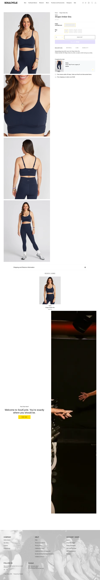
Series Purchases (71, 545)
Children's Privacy (39, 556)
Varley (56, 15)
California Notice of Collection (43, 551)
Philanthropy (7, 548)
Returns (68, 554)
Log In (68, 540)
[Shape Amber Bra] (50, 290)
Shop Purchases (70, 542)
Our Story (6, 542)
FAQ (36, 540)
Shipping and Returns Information (23, 267)
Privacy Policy (38, 545)
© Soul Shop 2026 (8, 574)
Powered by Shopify (18, 574)
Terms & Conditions (40, 542)
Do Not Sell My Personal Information (44, 554)
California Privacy (39, 548)
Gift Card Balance (71, 551)
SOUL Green (7, 540)
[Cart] (95, 3)
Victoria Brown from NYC (60, 51)
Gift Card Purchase (71, 548)
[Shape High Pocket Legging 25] (59, 66)
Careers (6, 545)
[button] (25, 3)
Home (56, 12)
